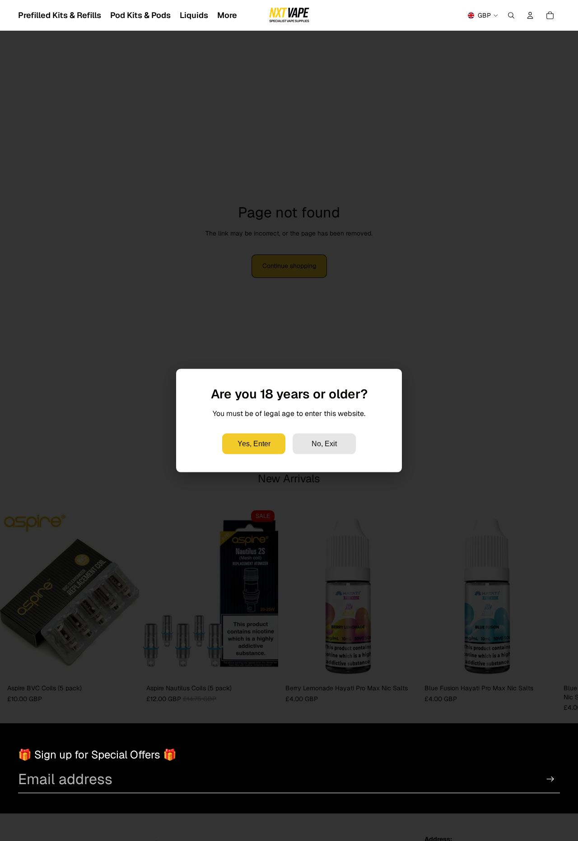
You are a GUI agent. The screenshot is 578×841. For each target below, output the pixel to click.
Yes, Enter (254, 443)
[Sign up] (550, 779)
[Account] (530, 15)
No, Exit (324, 443)
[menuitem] (227, 15)
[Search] (511, 15)
